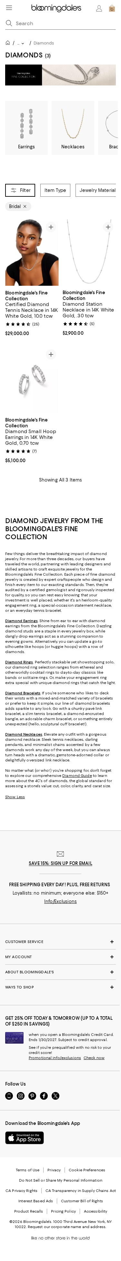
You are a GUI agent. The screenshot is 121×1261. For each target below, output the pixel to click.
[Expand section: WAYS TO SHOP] (60, 987)
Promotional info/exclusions (55, 1058)
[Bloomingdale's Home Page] (56, 8)
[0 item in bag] (112, 8)
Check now (94, 1058)
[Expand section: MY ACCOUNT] (60, 957)
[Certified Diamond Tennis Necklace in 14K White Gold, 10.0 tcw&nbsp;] (32, 252)
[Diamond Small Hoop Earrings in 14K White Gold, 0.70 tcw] (32, 380)
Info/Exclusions (60, 901)
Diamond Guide (77, 776)
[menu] (9, 8)
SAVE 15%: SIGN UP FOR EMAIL (60, 863)
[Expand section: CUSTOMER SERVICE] (60, 942)
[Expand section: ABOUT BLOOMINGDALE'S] (60, 972)
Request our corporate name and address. (67, 1227)
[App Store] (24, 1138)
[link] (32, 312)
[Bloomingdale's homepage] (9, 43)
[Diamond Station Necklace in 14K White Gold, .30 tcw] (89, 252)
